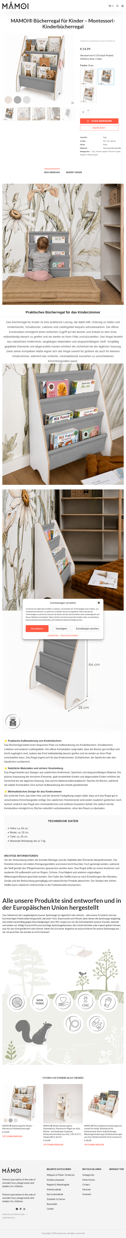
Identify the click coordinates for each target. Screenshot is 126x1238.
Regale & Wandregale (89, 155)
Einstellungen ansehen (87, 628)
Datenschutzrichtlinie (69, 635)
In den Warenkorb (101, 121)
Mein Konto (88, 1179)
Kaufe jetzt (99, 128)
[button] (98, 602)
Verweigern (61, 628)
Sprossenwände (55, 1194)
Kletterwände (54, 1189)
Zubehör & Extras (56, 1199)
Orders (86, 1184)
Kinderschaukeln (55, 1179)
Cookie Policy (53, 635)
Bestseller (52, 1203)
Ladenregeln (8, 1218)
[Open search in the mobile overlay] (117, 5)
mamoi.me (62, 1233)
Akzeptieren (37, 628)
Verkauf (86, 1189)
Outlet (50, 1208)
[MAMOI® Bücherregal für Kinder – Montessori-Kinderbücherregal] (88, 77)
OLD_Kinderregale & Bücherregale (100, 41)
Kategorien (88, 1174)
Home (82, 41)
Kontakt (86, 1194)
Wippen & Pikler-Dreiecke (61, 1174)
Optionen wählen (12, 1145)
